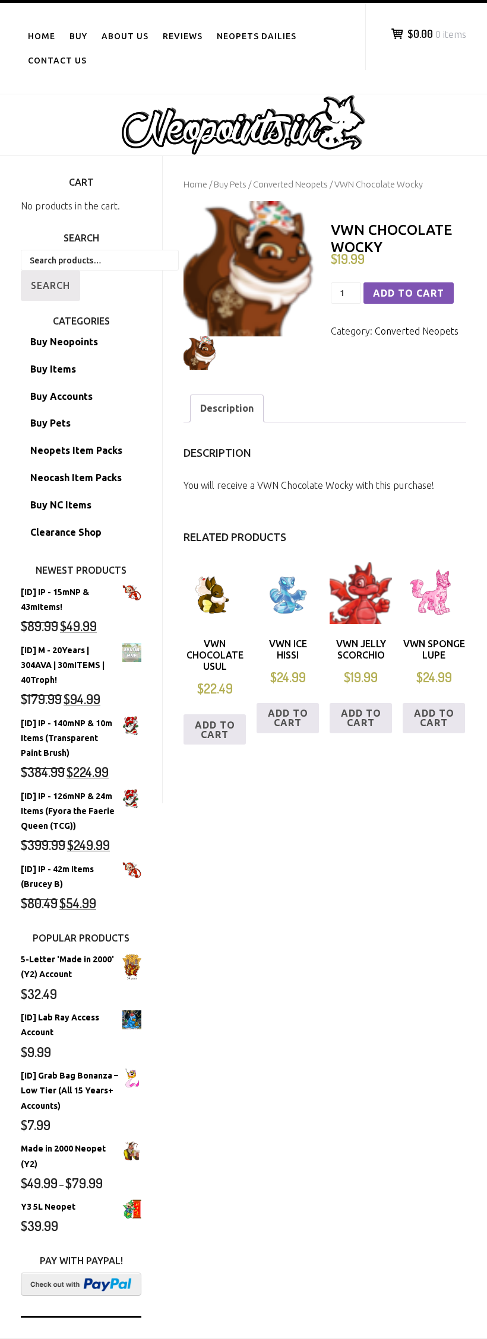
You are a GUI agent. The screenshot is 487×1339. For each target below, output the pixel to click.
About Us (125, 36)
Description (227, 408)
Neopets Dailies (256, 36)
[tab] (227, 408)
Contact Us (57, 60)
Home (41, 36)
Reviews (183, 36)
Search (50, 285)
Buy (78, 36)
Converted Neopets (290, 184)
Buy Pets (230, 184)
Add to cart (408, 293)
